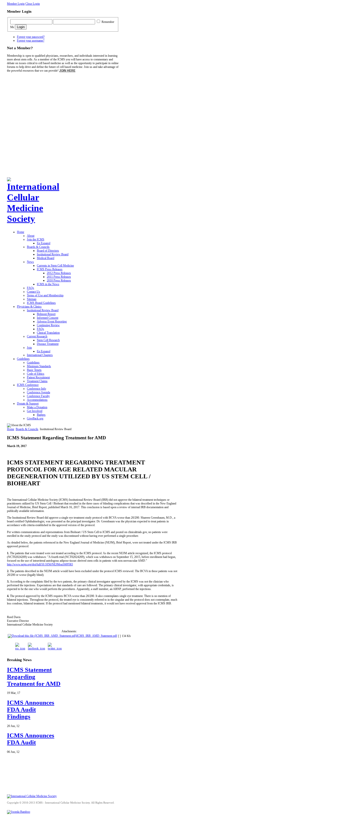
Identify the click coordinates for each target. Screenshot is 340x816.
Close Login (32, 3)
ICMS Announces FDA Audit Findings (30, 709)
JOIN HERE (67, 70)
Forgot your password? (31, 37)
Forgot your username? (30, 40)
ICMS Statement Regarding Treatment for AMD (33, 676)
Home (10, 429)
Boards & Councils (27, 429)
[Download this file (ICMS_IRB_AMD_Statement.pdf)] (42, 635)
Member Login (16, 3)
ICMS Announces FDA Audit (30, 739)
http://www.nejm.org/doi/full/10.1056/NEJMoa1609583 (40, 564)
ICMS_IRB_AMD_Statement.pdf (97, 635)
